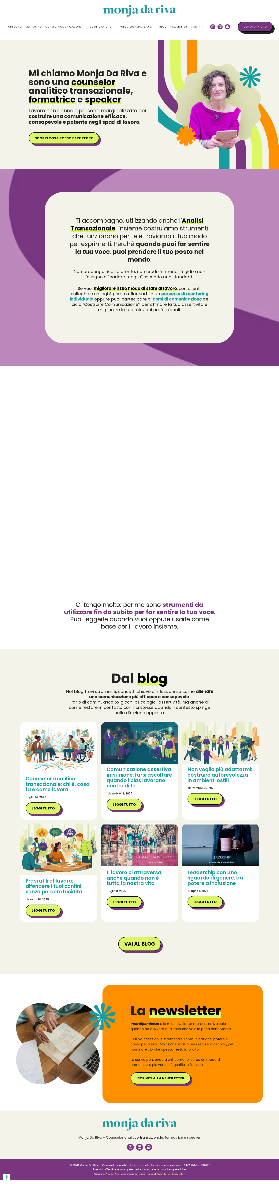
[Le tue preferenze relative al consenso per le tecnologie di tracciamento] (6, 1177)
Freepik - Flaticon (146, 1174)
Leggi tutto (43, 808)
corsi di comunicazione (177, 299)
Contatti (197, 26)
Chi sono (15, 26)
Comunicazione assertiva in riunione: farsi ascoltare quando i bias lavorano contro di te (139, 777)
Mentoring (34, 26)
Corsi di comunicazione (63, 26)
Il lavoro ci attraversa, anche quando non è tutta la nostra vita (135, 878)
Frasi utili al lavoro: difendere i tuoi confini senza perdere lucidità (54, 886)
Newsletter (178, 26)
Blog (163, 26)
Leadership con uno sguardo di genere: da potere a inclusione (215, 878)
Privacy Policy (163, 1174)
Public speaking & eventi (138, 26)
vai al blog (139, 943)
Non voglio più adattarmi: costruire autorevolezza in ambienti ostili (220, 775)
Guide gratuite (100, 26)
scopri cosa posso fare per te (64, 138)
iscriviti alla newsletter (160, 1078)
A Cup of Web (112, 1174)
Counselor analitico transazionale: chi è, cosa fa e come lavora (58, 784)
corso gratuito (255, 26)
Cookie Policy (178, 1174)
